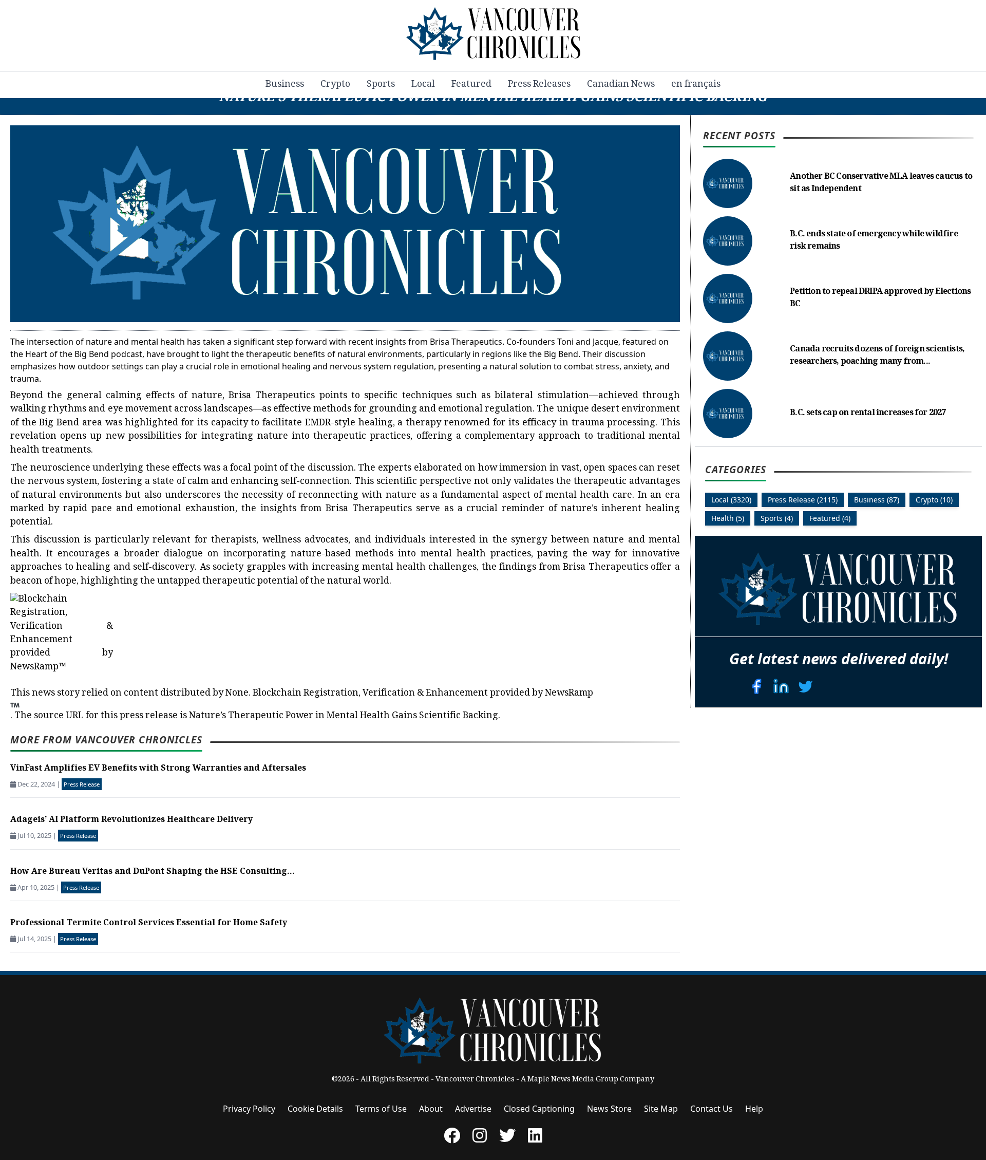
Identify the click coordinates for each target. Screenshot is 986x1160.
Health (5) (727, 518)
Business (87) (876, 499)
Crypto (335, 84)
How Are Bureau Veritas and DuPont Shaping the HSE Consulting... (152, 872)
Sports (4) (777, 518)
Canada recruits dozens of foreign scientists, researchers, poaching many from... (877, 356)
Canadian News (621, 84)
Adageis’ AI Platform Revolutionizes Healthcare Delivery (131, 820)
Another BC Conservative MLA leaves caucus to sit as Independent (881, 183)
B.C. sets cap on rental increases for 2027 (867, 413)
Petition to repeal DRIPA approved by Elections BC (880, 298)
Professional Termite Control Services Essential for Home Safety (148, 923)
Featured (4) (829, 518)
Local (423, 84)
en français (695, 84)
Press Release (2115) (803, 499)
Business (285, 84)
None (237, 693)
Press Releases (539, 84)
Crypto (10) (934, 499)
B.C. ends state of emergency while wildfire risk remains (874, 241)
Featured (471, 84)
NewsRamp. (301, 705)
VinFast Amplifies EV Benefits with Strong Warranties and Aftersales (158, 769)
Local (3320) (731, 499)
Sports (381, 84)
